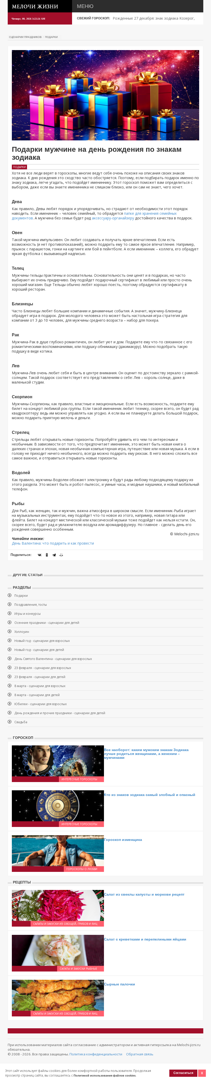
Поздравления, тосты (30, 604)
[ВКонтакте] (40, 555)
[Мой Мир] (61, 555)
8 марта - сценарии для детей (37, 695)
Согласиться (183, 1073)
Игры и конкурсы (27, 613)
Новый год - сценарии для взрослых (42, 641)
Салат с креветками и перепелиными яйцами (145, 939)
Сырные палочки (119, 984)
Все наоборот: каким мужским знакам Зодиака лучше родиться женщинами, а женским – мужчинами (146, 754)
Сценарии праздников (25, 37)
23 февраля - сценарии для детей (39, 677)
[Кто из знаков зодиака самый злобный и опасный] (58, 805)
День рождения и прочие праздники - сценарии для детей (59, 713)
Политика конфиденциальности (95, 1054)
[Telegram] (54, 555)
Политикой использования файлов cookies (105, 1075)
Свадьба (20, 722)
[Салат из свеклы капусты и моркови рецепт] (58, 904)
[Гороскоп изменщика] (58, 850)
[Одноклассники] (47, 555)
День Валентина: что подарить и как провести (53, 543)
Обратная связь (139, 1054)
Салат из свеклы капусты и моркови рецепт (144, 894)
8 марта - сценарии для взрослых (39, 686)
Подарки (51, 37)
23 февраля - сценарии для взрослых (42, 668)
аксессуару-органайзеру (113, 218)
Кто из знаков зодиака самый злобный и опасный (149, 795)
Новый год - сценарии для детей (39, 650)
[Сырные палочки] (58, 994)
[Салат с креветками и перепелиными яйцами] (58, 949)
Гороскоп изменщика (123, 840)
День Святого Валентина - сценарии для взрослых (53, 659)
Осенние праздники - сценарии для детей (46, 622)
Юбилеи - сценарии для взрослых (40, 704)
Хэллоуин (21, 632)
